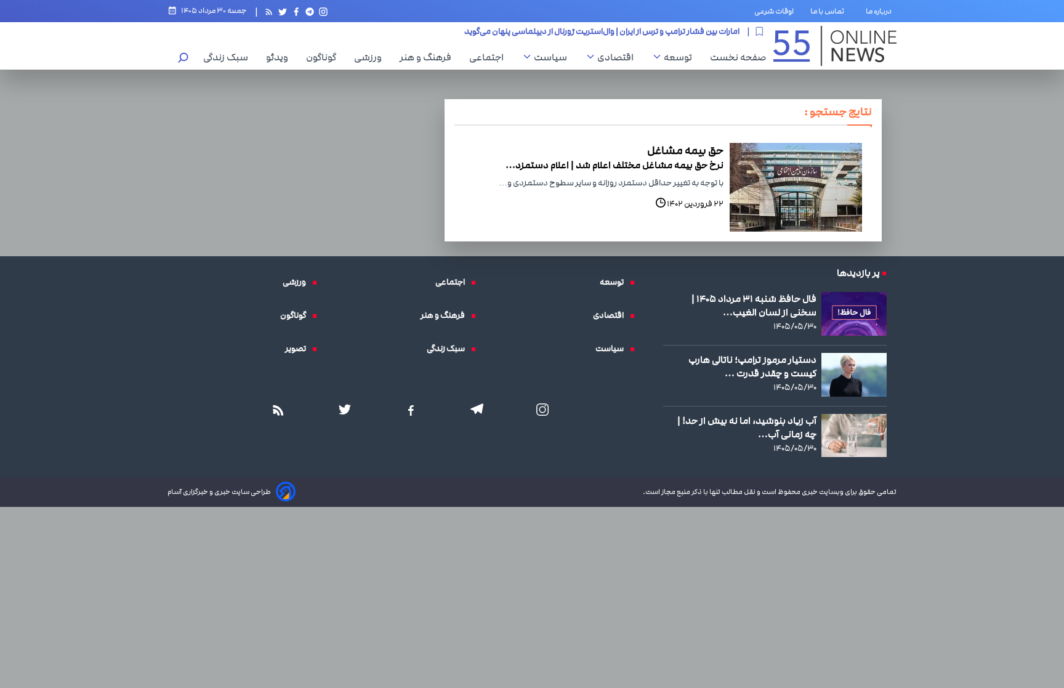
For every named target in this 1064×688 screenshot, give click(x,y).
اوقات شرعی (774, 11)
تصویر (298, 348)
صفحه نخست (738, 57)
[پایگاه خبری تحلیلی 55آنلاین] (835, 46)
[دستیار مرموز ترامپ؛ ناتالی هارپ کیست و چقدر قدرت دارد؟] (854, 375)
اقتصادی (618, 57)
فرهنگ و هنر (428, 57)
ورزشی (371, 57)
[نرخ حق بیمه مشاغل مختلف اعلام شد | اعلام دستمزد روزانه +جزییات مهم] (796, 187)
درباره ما (881, 11)
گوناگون (324, 57)
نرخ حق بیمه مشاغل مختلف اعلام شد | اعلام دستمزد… (614, 165)
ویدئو (280, 57)
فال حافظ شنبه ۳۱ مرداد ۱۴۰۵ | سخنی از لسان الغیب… (753, 305)
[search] (183, 59)
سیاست (553, 57)
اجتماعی (489, 57)
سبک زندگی (228, 57)
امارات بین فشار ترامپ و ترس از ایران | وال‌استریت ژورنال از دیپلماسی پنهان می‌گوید (602, 31)
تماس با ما (829, 11)
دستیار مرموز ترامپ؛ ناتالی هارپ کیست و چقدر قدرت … (752, 366)
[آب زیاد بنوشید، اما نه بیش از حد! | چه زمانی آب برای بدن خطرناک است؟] (854, 435)
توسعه (681, 57)
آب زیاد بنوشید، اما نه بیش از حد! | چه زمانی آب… (746, 427)
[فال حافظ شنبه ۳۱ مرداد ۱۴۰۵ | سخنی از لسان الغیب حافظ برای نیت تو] (854, 314)
